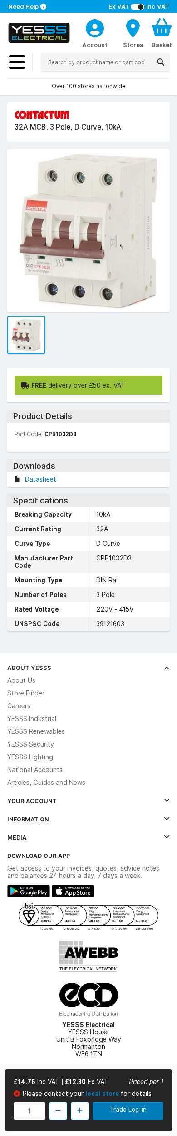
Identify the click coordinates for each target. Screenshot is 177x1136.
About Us (21, 680)
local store (103, 1093)
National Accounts (35, 769)
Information (28, 819)
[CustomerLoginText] (95, 26)
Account (95, 44)
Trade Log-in (128, 1109)
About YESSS (29, 667)
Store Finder (25, 693)
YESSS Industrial (31, 718)
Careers (18, 706)
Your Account (32, 800)
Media (17, 837)
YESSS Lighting (30, 757)
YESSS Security (30, 744)
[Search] (161, 62)
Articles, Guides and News (46, 782)
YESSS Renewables (36, 731)
